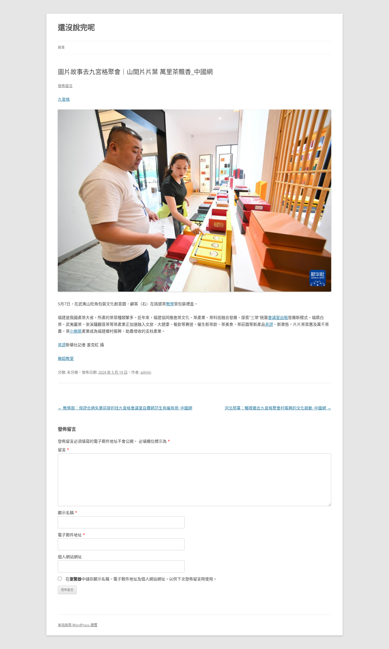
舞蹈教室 (66, 358)
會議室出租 (278, 317)
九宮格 (64, 99)
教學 (170, 303)
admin (145, 372)
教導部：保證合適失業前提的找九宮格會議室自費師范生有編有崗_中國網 (125, 408)
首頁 (61, 47)
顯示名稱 (67, 512)
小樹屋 (76, 331)
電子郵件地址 (71, 534)
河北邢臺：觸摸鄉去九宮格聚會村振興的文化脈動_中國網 (278, 408)
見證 (269, 324)
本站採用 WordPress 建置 (77, 625)
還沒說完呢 (76, 27)
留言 (63, 449)
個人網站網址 (70, 556)
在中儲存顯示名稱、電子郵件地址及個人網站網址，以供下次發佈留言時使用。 (141, 579)
